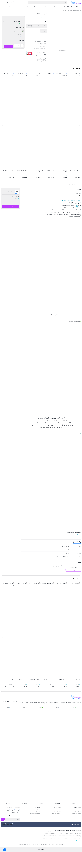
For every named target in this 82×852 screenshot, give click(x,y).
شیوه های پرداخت (77, 811)
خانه (80, 10)
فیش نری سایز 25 (76, 197)
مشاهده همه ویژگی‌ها (36, 34)
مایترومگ (38, 809)
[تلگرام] (13, 811)
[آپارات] (8, 811)
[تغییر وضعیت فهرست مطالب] (80, 195)
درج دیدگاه (73, 570)
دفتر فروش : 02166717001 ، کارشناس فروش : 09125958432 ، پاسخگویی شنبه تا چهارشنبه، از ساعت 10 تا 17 (64, 703)
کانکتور (77, 205)
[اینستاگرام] (18, 811)
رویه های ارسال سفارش (76, 813)
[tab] (79, 184)
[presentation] (79, 126)
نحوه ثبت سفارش (77, 809)
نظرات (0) (65, 184)
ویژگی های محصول (72, 184)
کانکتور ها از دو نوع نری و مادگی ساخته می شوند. (70, 200)
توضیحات (79, 184)
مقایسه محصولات (37, 811)
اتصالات (71, 10)
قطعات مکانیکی (76, 10)
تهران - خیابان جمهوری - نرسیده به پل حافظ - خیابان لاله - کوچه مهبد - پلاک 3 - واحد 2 (32, 703)
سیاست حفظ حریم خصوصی (35, 813)
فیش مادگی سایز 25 (77, 534)
